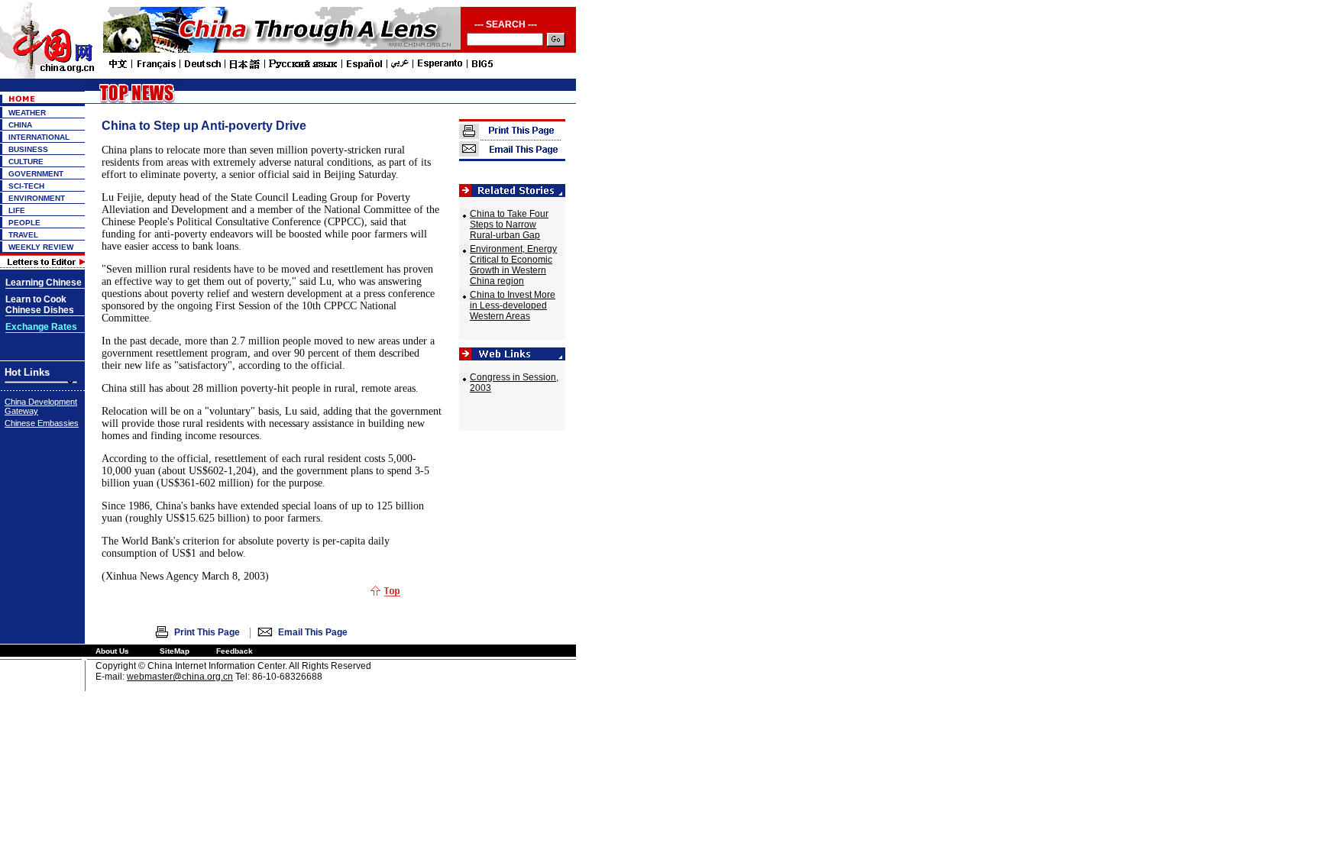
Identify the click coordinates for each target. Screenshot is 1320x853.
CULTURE (26, 161)
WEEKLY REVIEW (40, 247)
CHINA (20, 125)
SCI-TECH (26, 186)
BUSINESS (28, 149)
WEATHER (27, 112)
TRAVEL (23, 235)
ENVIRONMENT (36, 198)
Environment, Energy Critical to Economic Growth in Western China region (513, 265)
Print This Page (207, 632)
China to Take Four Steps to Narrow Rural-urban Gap (509, 224)
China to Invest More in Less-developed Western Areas (512, 305)
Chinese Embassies (42, 423)
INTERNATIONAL (39, 137)
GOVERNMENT (35, 174)
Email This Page (313, 632)
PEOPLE (24, 222)
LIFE (16, 210)
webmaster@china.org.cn (180, 676)
